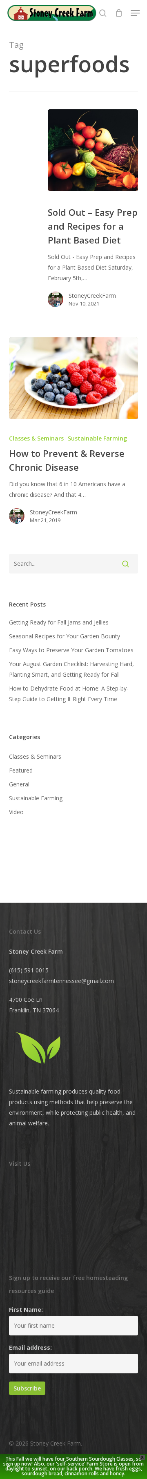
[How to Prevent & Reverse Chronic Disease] (73, 378)
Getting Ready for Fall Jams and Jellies (59, 622)
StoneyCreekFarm (92, 295)
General (19, 784)
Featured (21, 770)
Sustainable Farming (97, 438)
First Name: (26, 1309)
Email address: (30, 1347)
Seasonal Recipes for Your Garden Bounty (64, 636)
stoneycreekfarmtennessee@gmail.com (61, 981)
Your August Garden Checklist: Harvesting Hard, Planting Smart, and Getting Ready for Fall (71, 669)
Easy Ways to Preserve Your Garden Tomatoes (71, 650)
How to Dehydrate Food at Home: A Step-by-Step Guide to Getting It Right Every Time (69, 693)
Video (16, 812)
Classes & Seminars (36, 438)
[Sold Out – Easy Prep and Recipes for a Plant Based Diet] (93, 150)
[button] (135, 13)
